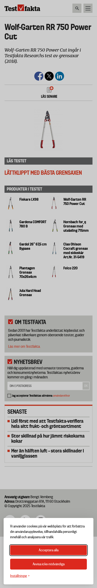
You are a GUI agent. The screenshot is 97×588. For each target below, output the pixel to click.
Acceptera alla (48, 550)
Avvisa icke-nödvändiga (49, 564)
